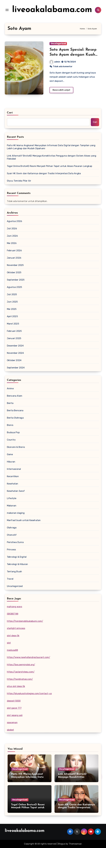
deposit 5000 (14, 701)
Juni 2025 (12, 301)
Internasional (14, 469)
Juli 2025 (12, 294)
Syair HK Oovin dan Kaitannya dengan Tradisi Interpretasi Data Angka (44, 173)
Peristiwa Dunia (15, 542)
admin (57, 62)
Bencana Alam (14, 396)
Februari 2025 (14, 331)
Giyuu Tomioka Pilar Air (19, 180)
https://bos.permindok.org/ (21, 664)
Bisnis (10, 425)
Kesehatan (12, 483)
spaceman (12, 722)
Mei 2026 (12, 243)
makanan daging (16, 513)
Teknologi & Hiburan (17, 564)
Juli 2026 (12, 228)
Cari (10, 112)
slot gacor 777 (14, 708)
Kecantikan (13, 476)
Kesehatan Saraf (16, 491)
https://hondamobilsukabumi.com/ (25, 621)
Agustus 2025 (14, 287)
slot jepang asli (14, 715)
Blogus (61, 843)
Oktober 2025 (14, 272)
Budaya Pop (13, 432)
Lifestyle (11, 498)
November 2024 (15, 353)
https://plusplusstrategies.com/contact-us (29, 693)
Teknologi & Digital (17, 557)
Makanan (11, 505)
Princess (11, 549)
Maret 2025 (13, 323)
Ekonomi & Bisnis (16, 447)
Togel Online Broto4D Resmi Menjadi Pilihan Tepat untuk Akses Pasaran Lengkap (49, 166)
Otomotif (12, 535)
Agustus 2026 (14, 221)
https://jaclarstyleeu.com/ (21, 671)
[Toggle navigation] (7, 10)
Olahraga (12, 527)
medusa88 (12, 650)
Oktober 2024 (14, 360)
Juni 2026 (12, 236)
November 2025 (15, 265)
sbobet (10, 730)
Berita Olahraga (15, 417)
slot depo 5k (13, 635)
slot (9, 642)
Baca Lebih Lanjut (61, 90)
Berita (10, 403)
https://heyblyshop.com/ (20, 679)
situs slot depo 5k (16, 686)
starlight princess (16, 628)
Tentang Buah (14, 571)
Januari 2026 (14, 258)
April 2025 (12, 316)
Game (10, 454)
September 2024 (16, 367)
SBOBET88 (12, 613)
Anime (10, 388)
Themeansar (75, 843)
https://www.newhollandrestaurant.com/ (28, 657)
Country (11, 439)
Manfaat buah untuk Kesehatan (24, 520)
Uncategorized (58, 43)
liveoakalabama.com (52, 10)
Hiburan (11, 461)
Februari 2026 (14, 250)
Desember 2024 (15, 345)
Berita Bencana (15, 410)
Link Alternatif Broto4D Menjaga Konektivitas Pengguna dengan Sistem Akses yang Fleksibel (51, 157)
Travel (10, 579)
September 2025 (16, 279)
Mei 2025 (12, 309)
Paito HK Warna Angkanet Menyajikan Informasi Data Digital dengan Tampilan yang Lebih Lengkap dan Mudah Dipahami (51, 147)
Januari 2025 (14, 338)
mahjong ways (14, 606)
